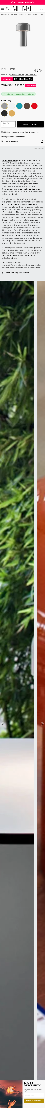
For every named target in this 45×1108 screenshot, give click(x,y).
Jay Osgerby (30, 74)
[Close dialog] (44, 1081)
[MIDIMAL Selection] (22, 8)
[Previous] (2, 723)
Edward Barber (17, 74)
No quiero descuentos (29, 1104)
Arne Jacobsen (9, 160)
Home (4, 15)
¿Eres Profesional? (11, 141)
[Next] (42, 723)
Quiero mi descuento (33, 1100)
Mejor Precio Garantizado (14, 137)
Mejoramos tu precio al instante (20, 94)
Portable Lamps (17, 15)
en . (21, 132)
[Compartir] (42, 142)
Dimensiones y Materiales (16, 273)
